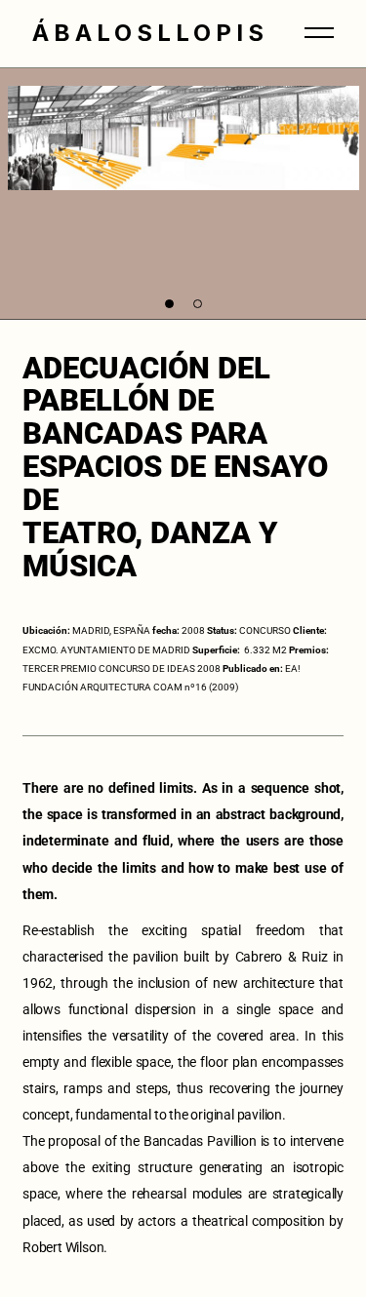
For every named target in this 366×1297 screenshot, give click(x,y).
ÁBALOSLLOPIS (150, 33)
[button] (169, 303)
